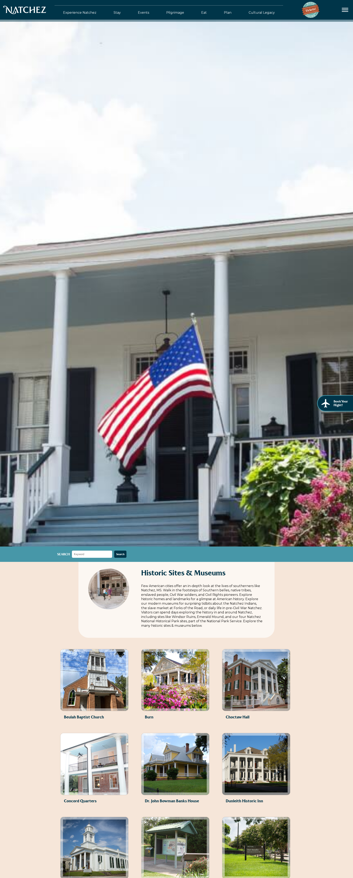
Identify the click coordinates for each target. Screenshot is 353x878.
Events (143, 13)
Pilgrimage (175, 13)
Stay (117, 13)
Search (63, 554)
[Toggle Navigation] (345, 9)
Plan (227, 13)
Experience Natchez (79, 13)
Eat (204, 13)
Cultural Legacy (262, 13)
